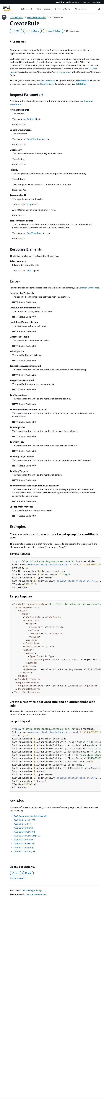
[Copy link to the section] (7, 94)
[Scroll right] (88, 9)
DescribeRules (48, 80)
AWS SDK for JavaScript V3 (27, 835)
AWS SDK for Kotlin (23, 839)
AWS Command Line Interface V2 (30, 816)
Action (30, 119)
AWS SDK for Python (24, 847)
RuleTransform (34, 233)
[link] (56, 17)
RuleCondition (34, 139)
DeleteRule (81, 83)
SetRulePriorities (45, 83)
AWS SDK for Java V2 (24, 831)
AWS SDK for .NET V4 (24, 820)
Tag (29, 204)
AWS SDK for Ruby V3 (24, 851)
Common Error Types (88, 287)
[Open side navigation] (4, 17)
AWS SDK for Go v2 (23, 827)
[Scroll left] (18, 9)
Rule (29, 270)
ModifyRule (83, 80)
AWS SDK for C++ (22, 823)
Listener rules (63, 72)
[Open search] (98, 9)
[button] (18, 41)
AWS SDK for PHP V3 (24, 843)
